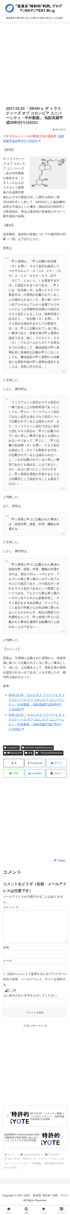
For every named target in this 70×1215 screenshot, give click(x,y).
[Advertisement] (35, 65)
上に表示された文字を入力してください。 (31, 995)
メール (7, 960)
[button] (56, 773)
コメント (11, 907)
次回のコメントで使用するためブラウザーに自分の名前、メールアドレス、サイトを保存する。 (35, 979)
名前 (6, 947)
